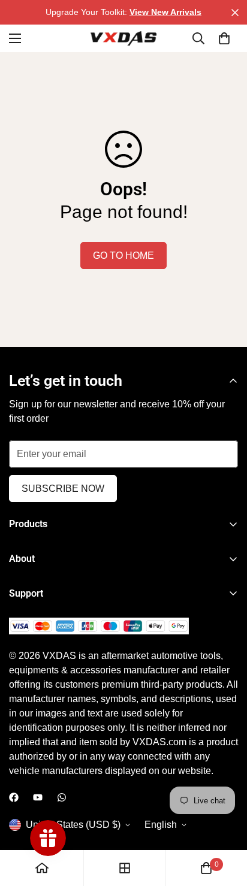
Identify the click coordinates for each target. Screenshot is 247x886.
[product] (42, 868)
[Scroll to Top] (225, 822)
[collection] (125, 868)
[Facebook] (14, 797)
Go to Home (123, 255)
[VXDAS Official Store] (123, 38)
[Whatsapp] (62, 797)
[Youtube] (38, 797)
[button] (224, 38)
